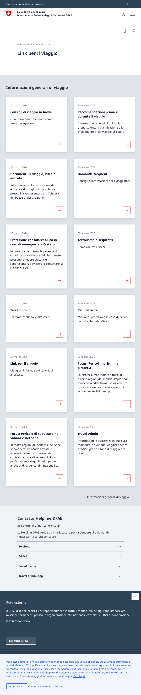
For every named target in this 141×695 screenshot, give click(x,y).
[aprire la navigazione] (132, 15)
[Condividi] (133, 30)
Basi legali (79, 676)
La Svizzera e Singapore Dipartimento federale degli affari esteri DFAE (44, 13)
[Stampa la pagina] (124, 30)
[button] (135, 596)
